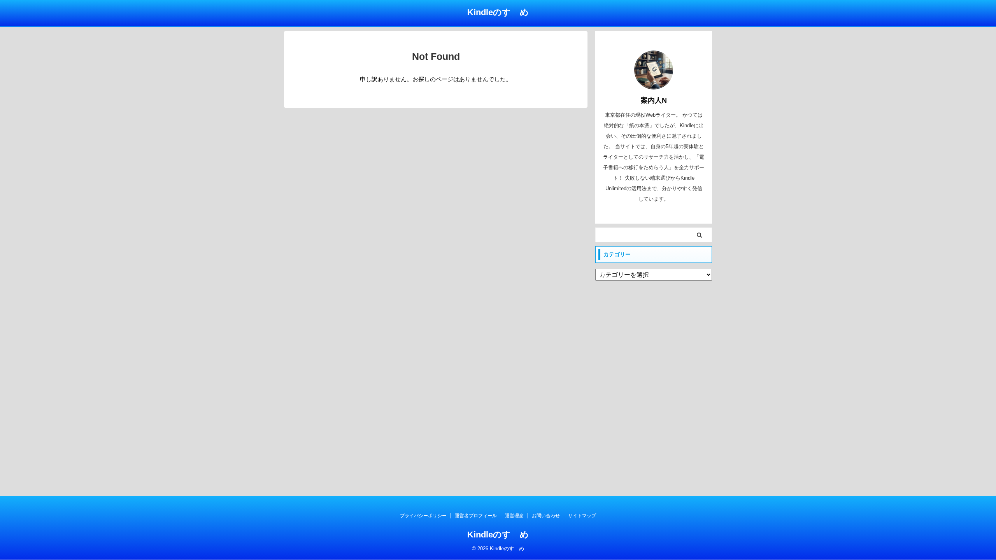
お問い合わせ (546, 515)
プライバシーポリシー (423, 515)
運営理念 (514, 515)
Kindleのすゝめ (498, 12)
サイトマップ (582, 515)
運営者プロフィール (476, 515)
